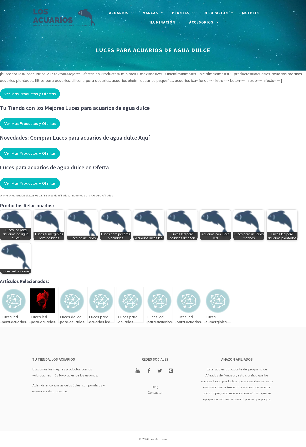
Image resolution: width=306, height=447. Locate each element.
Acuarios (119, 13)
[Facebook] (148, 371)
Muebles (251, 13)
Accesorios (201, 22)
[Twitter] (159, 371)
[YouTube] (137, 371)
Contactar (155, 392)
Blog (155, 387)
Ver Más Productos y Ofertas (30, 93)
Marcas (150, 13)
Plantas (181, 13)
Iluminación (162, 22)
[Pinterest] (170, 371)
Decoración (216, 13)
